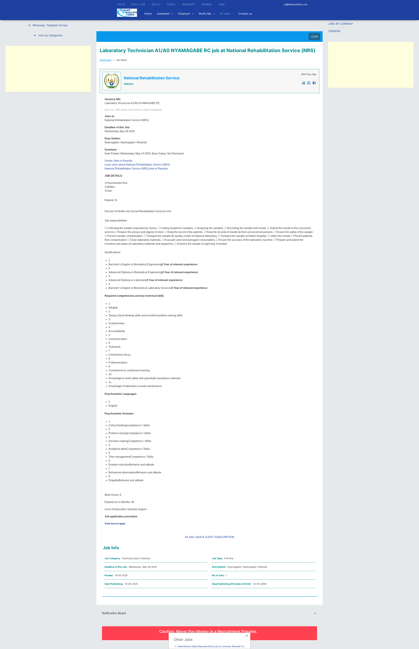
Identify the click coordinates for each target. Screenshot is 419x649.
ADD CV (156, 4)
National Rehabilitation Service (152, 78)
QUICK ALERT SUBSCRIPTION (215, 537)
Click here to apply (115, 523)
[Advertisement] (48, 69)
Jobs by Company (340, 23)
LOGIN (314, 36)
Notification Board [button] (114, 613)
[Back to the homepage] (127, 13)
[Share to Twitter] (308, 82)
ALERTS (171, 4)
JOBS (222, 4)
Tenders (334, 31)
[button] (48, 25)
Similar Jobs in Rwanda (118, 160)
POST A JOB (138, 4)
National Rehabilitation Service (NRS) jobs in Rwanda (136, 168)
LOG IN (121, 4)
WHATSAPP (188, 4)
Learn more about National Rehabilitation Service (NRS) (137, 164)
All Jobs (189, 537)
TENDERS (206, 4)
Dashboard (105, 60)
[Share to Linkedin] (303, 82)
